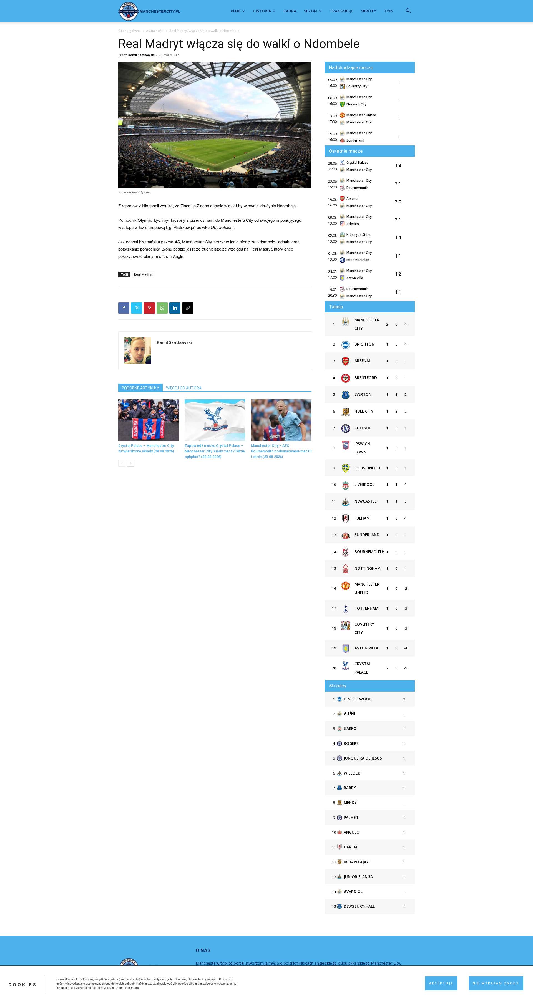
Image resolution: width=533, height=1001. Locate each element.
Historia (262, 11)
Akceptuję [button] (441, 983)
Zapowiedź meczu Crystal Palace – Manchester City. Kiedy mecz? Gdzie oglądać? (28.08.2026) (215, 451)
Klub (235, 11)
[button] (408, 11)
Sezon (310, 11)
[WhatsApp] (162, 308)
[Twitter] (136, 308)
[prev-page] (121, 463)
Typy (388, 11)
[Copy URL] (187, 308)
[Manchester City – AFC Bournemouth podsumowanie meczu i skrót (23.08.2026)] (281, 420)
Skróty (368, 11)
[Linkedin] (174, 308)
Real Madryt (143, 274)
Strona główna (129, 30)
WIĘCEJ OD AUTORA (184, 388)
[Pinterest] (149, 308)
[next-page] (130, 463)
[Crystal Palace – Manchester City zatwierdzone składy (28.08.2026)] (148, 420)
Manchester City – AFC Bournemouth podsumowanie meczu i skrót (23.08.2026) (281, 451)
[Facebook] (123, 308)
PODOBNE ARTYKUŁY (140, 388)
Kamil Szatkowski (141, 55)
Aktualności (155, 30)
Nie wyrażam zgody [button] (496, 983)
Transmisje (341, 11)
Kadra (289, 11)
